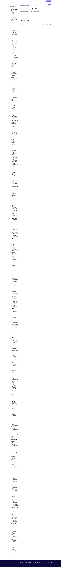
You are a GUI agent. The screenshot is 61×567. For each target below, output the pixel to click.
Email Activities (13, 456)
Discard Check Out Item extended (15, 217)
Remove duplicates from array (14, 119)
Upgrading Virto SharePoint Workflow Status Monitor (14, 540)
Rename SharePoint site (15, 185)
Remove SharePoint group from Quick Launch (14, 180)
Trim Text (13, 408)
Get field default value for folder (14, 79)
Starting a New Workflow (14, 545)
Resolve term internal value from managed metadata (14, 98)
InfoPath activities (13, 459)
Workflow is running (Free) (14, 65)
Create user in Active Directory (14, 339)
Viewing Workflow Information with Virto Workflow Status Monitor (14, 536)
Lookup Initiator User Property (14, 247)
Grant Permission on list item (15, 471)
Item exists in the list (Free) (14, 52)
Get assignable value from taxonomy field (14, 93)
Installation (12, 14)
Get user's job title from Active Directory (15, 362)
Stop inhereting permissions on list (14, 492)
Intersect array (14, 115)
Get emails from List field (14, 281)
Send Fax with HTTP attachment (14, 142)
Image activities (13, 66)
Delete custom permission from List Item (14, 321)
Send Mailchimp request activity (15, 380)
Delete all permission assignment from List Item (14, 316)
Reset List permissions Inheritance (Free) (15, 332)
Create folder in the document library (14, 209)
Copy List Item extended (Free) (14, 263)
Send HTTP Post (14, 378)
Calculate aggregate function (14, 256)
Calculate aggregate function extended (14, 258)
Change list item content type (14, 259)
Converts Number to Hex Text (14, 390)
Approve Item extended (15, 254)
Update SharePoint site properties (15, 522)
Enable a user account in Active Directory (15, 346)
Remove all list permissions (14, 476)
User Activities (13, 245)
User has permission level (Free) (14, 61)
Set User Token (14, 437)
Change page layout (14, 153)
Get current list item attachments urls (14, 276)
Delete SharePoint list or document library (15, 511)
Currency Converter (14, 196)
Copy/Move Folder (14, 446)
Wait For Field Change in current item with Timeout (15, 308)
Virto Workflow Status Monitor (13, 525)
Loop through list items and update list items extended (15, 298)
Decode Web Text (14, 395)
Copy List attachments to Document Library (15, 261)
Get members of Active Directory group (15, 350)
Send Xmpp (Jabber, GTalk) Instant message (15, 425)
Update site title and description (14, 194)
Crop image (13, 67)
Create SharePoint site (15, 161)
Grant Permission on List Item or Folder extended (15, 325)
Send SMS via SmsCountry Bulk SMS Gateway (15, 435)
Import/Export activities (14, 73)
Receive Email (14, 413)
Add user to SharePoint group (15, 152)
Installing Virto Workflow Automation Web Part (14, 17)
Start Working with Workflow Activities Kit (14, 23)
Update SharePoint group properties (14, 520)
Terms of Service (30, 562)
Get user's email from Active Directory (14, 360)
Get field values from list (15, 286)
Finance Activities (13, 195)
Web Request (13, 381)
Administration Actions (14, 497)
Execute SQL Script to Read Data (15, 126)
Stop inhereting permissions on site (14, 496)
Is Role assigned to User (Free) (15, 46)
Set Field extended (14, 303)
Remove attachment (14, 302)
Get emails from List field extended (14, 283)
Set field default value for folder (14, 84)
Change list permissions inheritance (15, 311)
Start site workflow (14, 518)
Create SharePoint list (14, 160)
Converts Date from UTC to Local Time (14, 132)
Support (39, 1)
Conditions (27, 5)
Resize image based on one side (15, 70)
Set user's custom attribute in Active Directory (14, 372)
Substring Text (14, 402)
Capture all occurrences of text (15, 384)
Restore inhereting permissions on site (14, 490)
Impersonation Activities (14, 436)
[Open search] (16, 1)
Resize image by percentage (14, 72)
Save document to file (14, 232)
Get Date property (14, 134)
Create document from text (15, 206)
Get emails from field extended (14, 278)
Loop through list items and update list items (15, 296)
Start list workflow (14, 517)
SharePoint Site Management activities (14, 146)
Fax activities (13, 139)
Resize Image (13, 68)
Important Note (12, 13)
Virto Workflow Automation (25, 4)
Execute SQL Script (14, 124)
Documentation (27, 1)
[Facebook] (51, 562)
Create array (13, 108)
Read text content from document (15, 229)
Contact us (48, 1)
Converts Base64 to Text (14, 388)
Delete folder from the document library (14, 215)
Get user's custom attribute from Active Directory (14, 355)
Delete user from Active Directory (15, 342)
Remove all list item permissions (14, 474)
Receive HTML (14, 377)
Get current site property (14, 174)
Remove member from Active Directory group (15, 368)
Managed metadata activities (13, 86)
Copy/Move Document (15, 445)
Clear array (13, 106)
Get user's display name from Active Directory (15, 358)
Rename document (14, 231)
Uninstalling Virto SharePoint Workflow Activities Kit (13, 21)
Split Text (13, 401)
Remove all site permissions (14, 478)
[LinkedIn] (48, 562)
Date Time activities (13, 127)
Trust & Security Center (34, 1)
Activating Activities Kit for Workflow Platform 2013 (15, 32)
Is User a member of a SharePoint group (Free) (15, 48)
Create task (13, 267)
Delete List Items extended (14, 271)
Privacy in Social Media (35, 562)
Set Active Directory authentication (14, 370)
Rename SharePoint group (14, 183)
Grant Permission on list (15, 324)
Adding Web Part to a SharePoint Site (14, 531)
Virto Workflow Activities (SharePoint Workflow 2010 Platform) (14, 35)
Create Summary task (14, 266)
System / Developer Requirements (13, 12)
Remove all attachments (15, 301)
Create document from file (15, 204)
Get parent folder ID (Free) (14, 223)
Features (12, 10)
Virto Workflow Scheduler (14, 551)
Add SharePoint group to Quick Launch (15, 150)
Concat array (13, 107)
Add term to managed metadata (14, 88)
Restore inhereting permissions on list (14, 487)
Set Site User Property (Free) (15, 250)
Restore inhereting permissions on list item (15, 489)
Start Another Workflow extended (15, 240)
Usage (12, 534)
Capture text (13, 385)
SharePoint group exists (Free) (15, 59)
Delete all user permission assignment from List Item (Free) (15, 318)
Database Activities (13, 123)
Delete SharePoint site (14, 512)
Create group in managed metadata (14, 90)
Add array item (14, 105)
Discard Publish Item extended (14, 219)
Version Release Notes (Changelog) (13, 523)
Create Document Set (14, 207)
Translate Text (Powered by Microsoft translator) (15, 407)
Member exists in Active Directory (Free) (15, 57)
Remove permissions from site (14, 330)
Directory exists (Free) (15, 41)
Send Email (13, 414)
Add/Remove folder (14, 442)
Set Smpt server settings (14, 421)
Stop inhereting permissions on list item (15, 494)
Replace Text (13, 400)
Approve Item (14, 253)
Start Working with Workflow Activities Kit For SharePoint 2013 (14, 30)
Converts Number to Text (14, 392)
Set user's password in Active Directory (15, 374)
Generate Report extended (14, 274)
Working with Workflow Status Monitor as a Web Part (14, 529)
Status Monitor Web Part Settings (14, 533)
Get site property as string (14, 516)
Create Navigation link (15, 157)
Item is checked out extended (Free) (14, 56)
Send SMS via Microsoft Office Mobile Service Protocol (15, 430)
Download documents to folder (14, 221)
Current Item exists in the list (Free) (14, 40)
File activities (12, 99)
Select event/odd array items (15, 121)
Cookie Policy (25, 562)
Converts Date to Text (14, 133)
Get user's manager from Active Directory (14, 364)
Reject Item (13, 300)
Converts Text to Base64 (14, 394)
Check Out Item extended (14, 200)
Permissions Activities (13, 310)
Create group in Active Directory (15, 337)
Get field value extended (14, 285)
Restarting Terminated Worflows (15, 549)
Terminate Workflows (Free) (14, 244)
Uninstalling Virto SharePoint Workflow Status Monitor (14, 542)
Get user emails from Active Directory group (15, 352)
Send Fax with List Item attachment (15, 144)
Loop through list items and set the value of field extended (15, 294)
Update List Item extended (14, 305)
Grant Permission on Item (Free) (14, 323)
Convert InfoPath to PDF (14, 461)
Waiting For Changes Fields (14, 452)
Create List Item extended (14, 265)
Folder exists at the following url (14, 44)
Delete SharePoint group (14, 166)
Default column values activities (14, 77)
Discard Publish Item (14, 218)
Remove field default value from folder (14, 82)
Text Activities (13, 382)
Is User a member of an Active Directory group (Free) (15, 50)
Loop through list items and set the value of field (15, 292)
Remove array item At (14, 117)
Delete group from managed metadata (14, 91)
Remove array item (14, 116)
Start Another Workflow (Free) (15, 238)
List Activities (13, 252)
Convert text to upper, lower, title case (15, 387)
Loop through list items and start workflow (15, 237)
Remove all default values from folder (14, 80)
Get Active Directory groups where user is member (14, 349)
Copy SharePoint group (15, 154)
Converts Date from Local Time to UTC (14, 130)
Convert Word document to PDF (14, 202)
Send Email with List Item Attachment (14, 419)
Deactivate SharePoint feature (15, 165)
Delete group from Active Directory (14, 341)
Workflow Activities (13, 235)
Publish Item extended (15, 228)
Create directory (14, 100)
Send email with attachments (14, 458)
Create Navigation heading (14, 156)
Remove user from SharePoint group (14, 182)
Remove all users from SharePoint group (14, 177)
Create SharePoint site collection (15, 163)
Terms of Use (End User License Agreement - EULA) (14, 9)
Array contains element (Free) (15, 38)
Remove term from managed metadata (14, 95)
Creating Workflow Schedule (14, 555)
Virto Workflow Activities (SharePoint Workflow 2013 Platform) (14, 440)
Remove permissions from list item (14, 481)
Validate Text (13, 409)
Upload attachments (14, 306)
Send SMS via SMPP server (14, 432)
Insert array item (14, 114)
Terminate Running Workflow (14, 242)
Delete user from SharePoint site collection (14, 172)
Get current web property (14, 175)
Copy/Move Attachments (13, 444)
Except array (13, 109)
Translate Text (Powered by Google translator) (14, 404)
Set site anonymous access (14, 192)
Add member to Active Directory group (15, 335)
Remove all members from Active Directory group (14, 366)
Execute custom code (14, 138)
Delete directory (14, 101)
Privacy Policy (21, 562)
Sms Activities (13, 426)
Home (23, 1)
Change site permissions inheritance (15, 313)
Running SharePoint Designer (14, 26)
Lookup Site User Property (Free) (14, 249)
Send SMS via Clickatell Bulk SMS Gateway (15, 428)
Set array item (14, 122)
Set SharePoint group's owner (15, 190)
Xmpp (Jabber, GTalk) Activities (14, 423)
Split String (13, 455)
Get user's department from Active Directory (15, 356)
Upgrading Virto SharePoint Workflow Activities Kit (14, 19)
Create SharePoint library (14, 213)
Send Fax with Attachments (14, 141)
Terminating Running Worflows (14, 547)
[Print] (50, 5)
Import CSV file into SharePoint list (14, 75)
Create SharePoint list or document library (15, 503)
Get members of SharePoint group (14, 468)
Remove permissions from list (14, 328)
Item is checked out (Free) (14, 54)
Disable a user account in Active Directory (15, 344)
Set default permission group (15, 186)
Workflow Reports (14, 550)
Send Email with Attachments (14, 415)
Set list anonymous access (14, 188)
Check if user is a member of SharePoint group (15, 466)
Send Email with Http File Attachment (14, 417)
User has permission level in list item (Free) (14, 63)
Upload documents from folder (15, 233)
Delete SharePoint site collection (14, 169)
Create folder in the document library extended (14, 211)
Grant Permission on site (15, 327)
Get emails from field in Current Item (15, 280)
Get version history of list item (14, 289)
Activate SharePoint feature (14, 148)
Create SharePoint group (14, 159)
